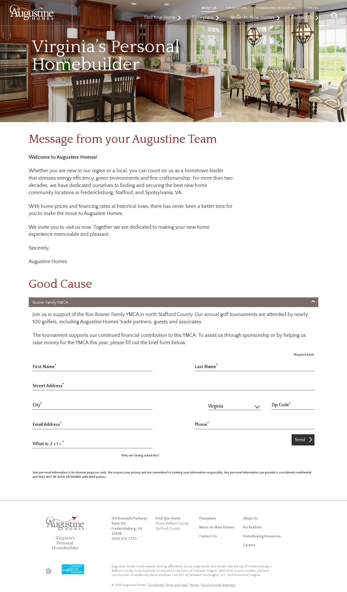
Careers (249, 545)
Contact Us (302, 17)
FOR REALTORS (236, 8)
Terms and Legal (176, 585)
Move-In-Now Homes (252, 17)
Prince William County (172, 524)
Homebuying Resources (262, 536)
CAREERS (311, 8)
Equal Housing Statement (218, 585)
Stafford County (167, 529)
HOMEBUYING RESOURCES (276, 8)
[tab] (173, 302)
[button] (341, 14)
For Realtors (252, 527)
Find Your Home (160, 17)
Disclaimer (156, 585)
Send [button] (300, 439)
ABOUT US (208, 8)
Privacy (194, 585)
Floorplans (203, 17)
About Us (250, 518)
